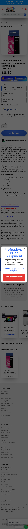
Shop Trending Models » (14, 277)
